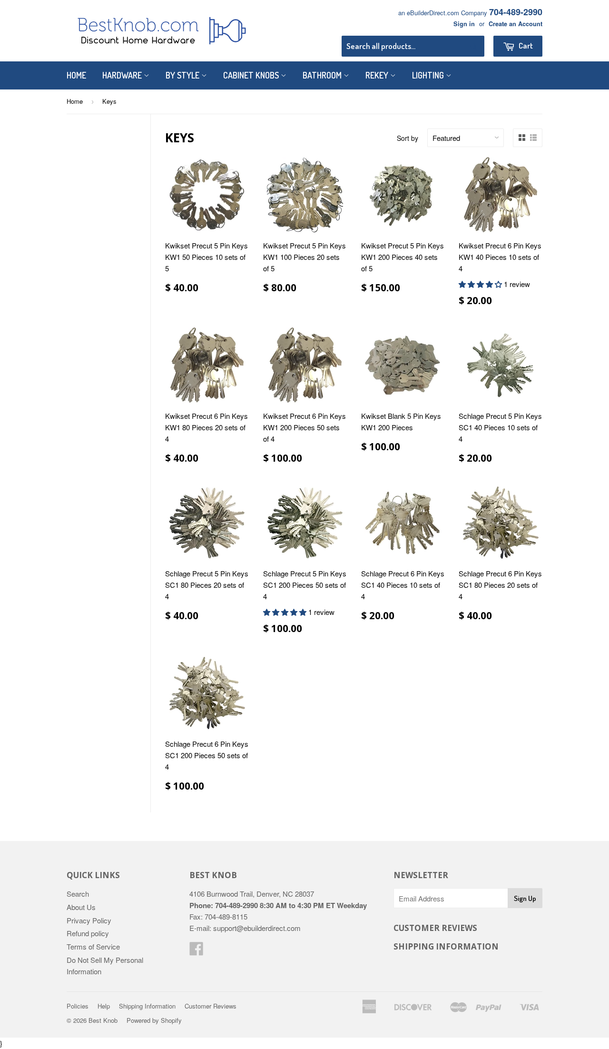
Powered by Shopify (154, 1020)
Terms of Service (93, 946)
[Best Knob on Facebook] (196, 951)
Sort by (407, 138)
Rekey (377, 75)
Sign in (464, 24)
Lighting (429, 75)
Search (78, 894)
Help (104, 1005)
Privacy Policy (89, 920)
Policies (77, 1005)
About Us (81, 907)
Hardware (123, 75)
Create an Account (515, 24)
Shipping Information (147, 1005)
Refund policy (88, 933)
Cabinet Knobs (252, 75)
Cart (525, 45)
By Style (183, 75)
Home (76, 75)
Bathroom (323, 75)
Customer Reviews (210, 1005)
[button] (481, 284)
